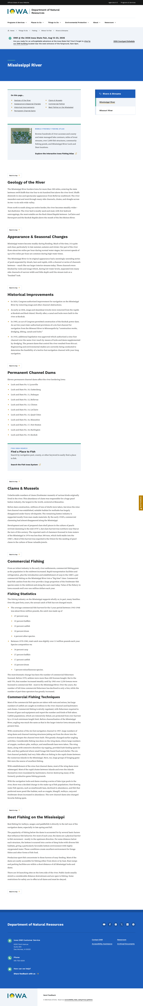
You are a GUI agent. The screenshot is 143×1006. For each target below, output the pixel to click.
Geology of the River (22, 100)
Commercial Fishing (57, 104)
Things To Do (23, 30)
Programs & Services (128, 2)
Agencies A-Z (113, 2)
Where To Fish (46, 30)
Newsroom (121, 940)
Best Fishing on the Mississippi (61, 107)
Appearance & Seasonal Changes (27, 104)
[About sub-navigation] (99, 22)
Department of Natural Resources (46, 11)
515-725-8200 (19, 961)
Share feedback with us (24, 974)
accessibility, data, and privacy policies (79, 1000)
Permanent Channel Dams (24, 111)
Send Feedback (49, 995)
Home (12, 30)
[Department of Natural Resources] (18, 11)
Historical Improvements (24, 107)
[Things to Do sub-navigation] (60, 22)
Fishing (34, 30)
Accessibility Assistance (102, 944)
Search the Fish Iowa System (24, 464)
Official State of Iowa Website (18, 2)
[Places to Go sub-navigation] (43, 22)
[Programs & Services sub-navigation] (26, 22)
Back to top (13, 175)
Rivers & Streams (62, 30)
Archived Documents (126, 944)
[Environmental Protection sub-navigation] (88, 22)
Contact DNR (97, 940)
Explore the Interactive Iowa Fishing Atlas (54, 153)
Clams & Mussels (55, 100)
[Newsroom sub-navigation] (115, 22)
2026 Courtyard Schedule (124, 41)
